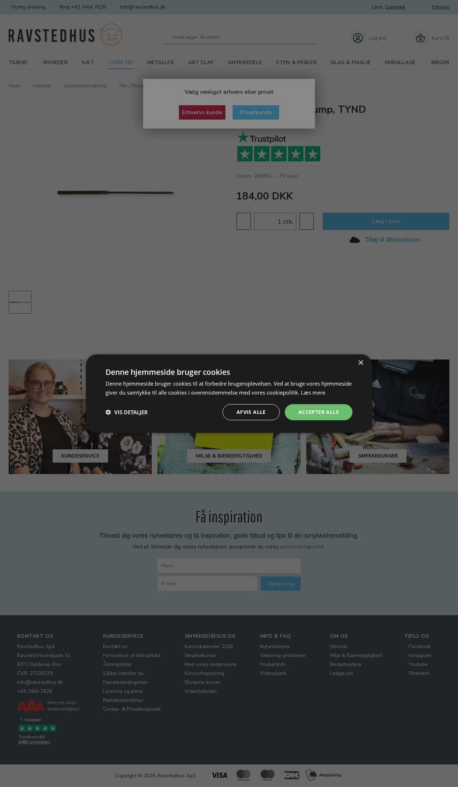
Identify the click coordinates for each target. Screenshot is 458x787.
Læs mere (313, 392)
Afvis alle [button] (251, 412)
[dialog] (229, 393)
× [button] (360, 363)
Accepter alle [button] (318, 412)
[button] (127, 412)
